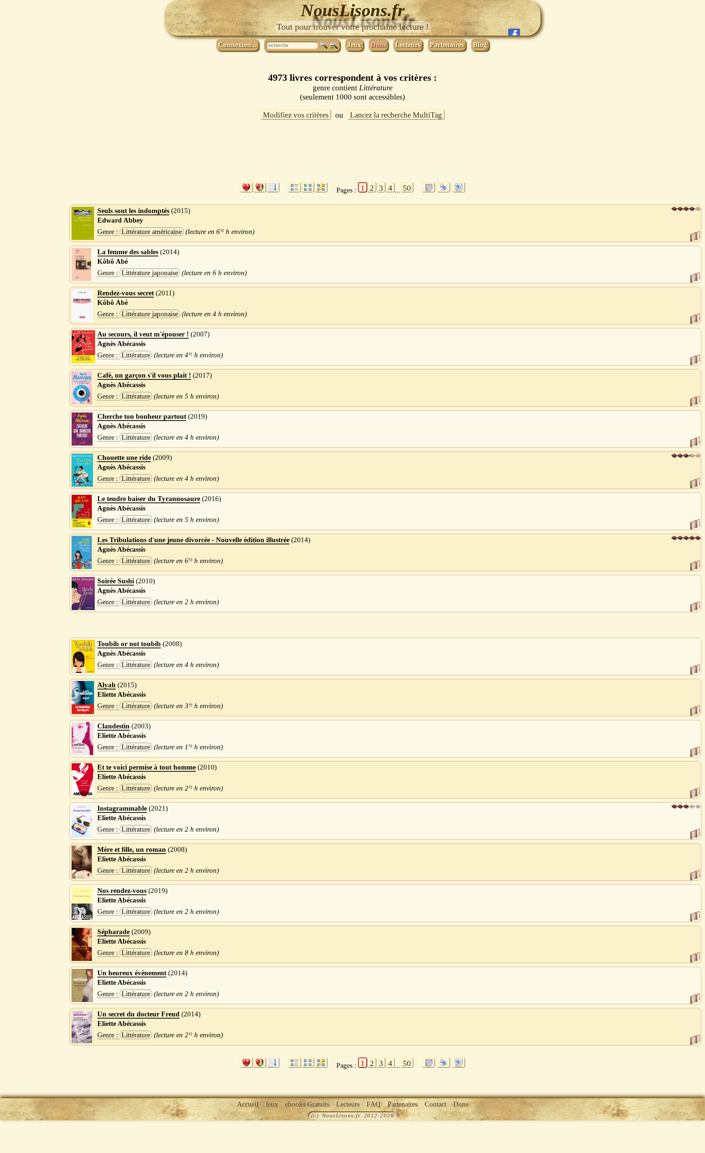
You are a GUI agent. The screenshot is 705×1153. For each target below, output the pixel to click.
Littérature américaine (152, 231)
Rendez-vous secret (125, 293)
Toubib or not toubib (129, 644)
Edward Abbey (120, 220)
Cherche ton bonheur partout (141, 416)
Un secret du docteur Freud (138, 1014)
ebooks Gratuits (307, 1104)
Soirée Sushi (115, 581)
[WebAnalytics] (16, 1116)
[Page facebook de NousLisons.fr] (514, 32)
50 (407, 187)
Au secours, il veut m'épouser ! (143, 334)
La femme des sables (127, 252)
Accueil (247, 1104)
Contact (435, 1104)
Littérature (136, 355)
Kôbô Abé (112, 261)
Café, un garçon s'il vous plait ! (144, 375)
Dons (378, 44)
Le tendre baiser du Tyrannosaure (148, 498)
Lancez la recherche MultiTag (396, 115)
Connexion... (237, 44)
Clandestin (113, 726)
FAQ (373, 1104)
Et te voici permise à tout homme (146, 767)
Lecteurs (407, 44)
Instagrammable (122, 808)
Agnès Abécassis (121, 343)
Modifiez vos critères (296, 115)
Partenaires (447, 44)
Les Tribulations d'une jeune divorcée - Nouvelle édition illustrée (193, 540)
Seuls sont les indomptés (133, 211)
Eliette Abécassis (121, 694)
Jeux (354, 44)
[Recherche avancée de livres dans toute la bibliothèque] (334, 46)
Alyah (106, 685)
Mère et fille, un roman (131, 849)
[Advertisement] (352, 155)
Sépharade (113, 932)
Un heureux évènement (131, 973)
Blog (480, 44)
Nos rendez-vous (122, 890)
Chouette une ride (124, 457)
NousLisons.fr (353, 10)
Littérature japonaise (150, 273)
